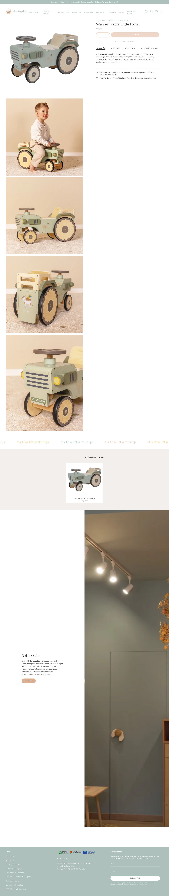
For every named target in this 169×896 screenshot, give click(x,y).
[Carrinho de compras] (162, 11)
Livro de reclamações (14, 885)
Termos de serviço (132, 884)
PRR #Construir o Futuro (16, 889)
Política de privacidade (15, 873)
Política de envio (12, 881)
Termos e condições (14, 869)
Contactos (10, 856)
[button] (34, 12)
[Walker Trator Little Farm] (84, 479)
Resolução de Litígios (14, 865)
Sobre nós (10, 860)
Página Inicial (101, 20)
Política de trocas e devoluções (18, 877)
